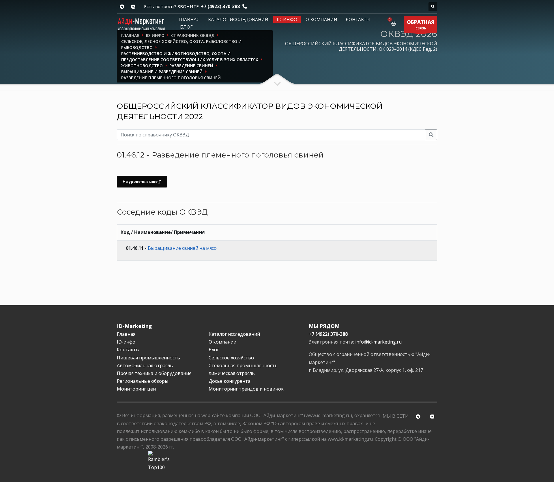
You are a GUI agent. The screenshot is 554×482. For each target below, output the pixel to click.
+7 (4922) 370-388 (220, 6)
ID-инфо (287, 19)
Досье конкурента (229, 381)
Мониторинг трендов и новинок (246, 389)
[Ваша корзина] (394, 23)
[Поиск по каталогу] (432, 6)
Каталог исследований (238, 19)
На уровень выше (140, 181)
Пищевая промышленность (148, 358)
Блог (186, 27)
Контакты (358, 19)
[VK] (133, 7)
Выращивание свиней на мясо (182, 248)
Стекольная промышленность (243, 365)
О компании (321, 19)
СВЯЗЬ (420, 24)
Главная (189, 19)
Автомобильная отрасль (145, 365)
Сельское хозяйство (231, 358)
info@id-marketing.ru (378, 342)
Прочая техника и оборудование (154, 373)
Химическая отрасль (232, 373)
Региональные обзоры (142, 381)
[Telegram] (122, 7)
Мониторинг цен (136, 389)
